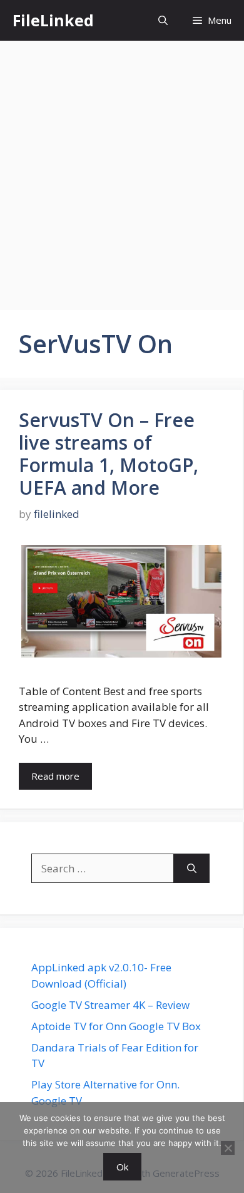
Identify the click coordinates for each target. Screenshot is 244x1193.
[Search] (192, 869)
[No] (228, 1148)
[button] (163, 20)
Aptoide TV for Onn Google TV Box (116, 1026)
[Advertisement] (122, 169)
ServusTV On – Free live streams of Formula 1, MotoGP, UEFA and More (108, 453)
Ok (122, 1166)
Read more (55, 776)
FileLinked (53, 20)
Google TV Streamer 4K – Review (110, 1005)
